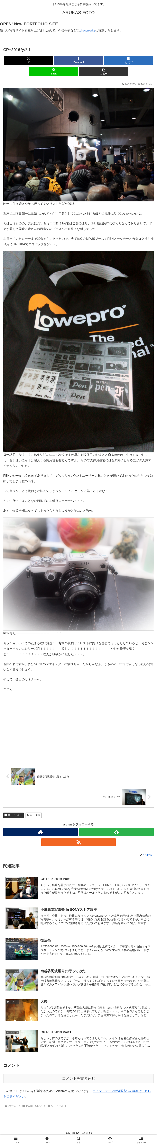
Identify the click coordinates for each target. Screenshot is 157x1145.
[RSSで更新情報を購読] (78, 842)
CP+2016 (35, 815)
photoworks (87, 30)
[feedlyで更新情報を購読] (116, 832)
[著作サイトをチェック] (40, 832)
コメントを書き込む (78, 1078)
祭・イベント (15, 815)
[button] (103, 71)
